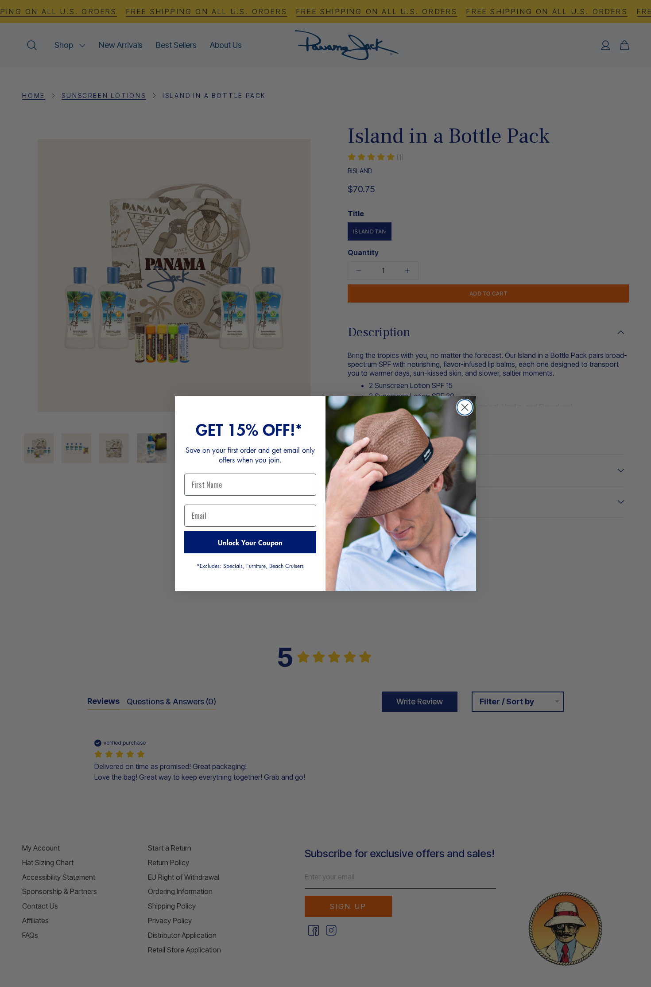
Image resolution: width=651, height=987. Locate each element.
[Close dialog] (465, 407)
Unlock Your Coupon (250, 542)
